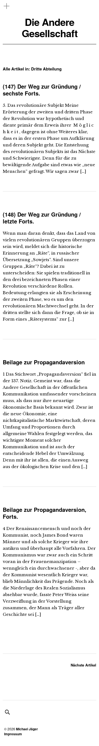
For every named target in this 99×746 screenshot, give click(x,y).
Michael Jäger (27, 728)
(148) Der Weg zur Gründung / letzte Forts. (42, 217)
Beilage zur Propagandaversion (44, 362)
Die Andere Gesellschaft (50, 27)
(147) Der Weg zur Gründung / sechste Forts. (42, 89)
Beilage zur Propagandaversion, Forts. (44, 512)
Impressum (13, 733)
